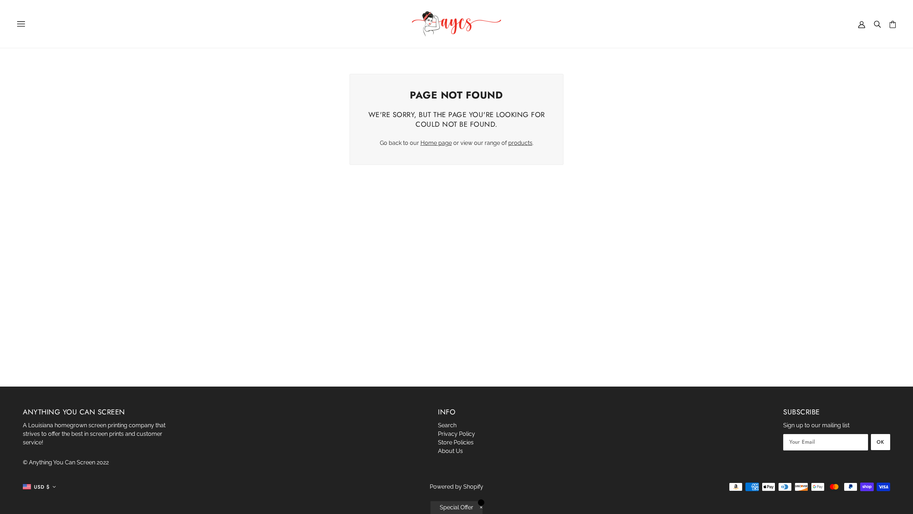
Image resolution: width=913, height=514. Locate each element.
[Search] (877, 24)
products (520, 143)
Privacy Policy (456, 433)
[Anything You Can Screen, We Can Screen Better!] (456, 23)
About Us (450, 451)
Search (447, 425)
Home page (436, 143)
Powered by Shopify (456, 486)
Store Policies (456, 442)
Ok (880, 441)
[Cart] (893, 24)
